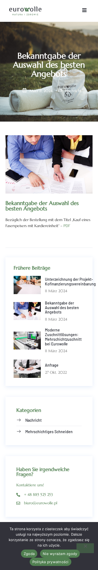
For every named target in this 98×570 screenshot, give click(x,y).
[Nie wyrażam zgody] (85, 548)
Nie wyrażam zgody (60, 553)
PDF (66, 225)
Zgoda (29, 553)
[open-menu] (84, 11)
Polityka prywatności (50, 562)
